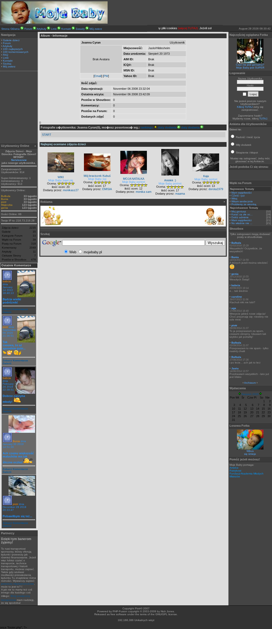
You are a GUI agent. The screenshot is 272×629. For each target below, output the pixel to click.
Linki (54, 28)
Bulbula (5, 196)
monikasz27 (71, 190)
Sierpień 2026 (250, 394)
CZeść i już (238, 195)
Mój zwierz (96, 28)
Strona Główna (10, 28)
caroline (236, 296)
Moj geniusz (238, 211)
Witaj (234, 198)
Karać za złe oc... (242, 214)
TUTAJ (263, 118)
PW (106, 76)
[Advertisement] (19, 108)
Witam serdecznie (242, 201)
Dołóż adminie (240, 217)
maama (180, 193)
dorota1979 (216, 189)
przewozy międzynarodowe (17, 583)
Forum (28, 28)
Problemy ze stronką (243, 204)
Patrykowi (235, 470)
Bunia (4, 199)
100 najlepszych (13, 49)
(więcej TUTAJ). (185, 28)
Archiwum (250, 382)
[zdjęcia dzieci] (54, 22)
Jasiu (235, 368)
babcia (7, 281)
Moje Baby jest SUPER (250, 67)
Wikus (250, 451)
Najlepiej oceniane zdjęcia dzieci (63, 144)
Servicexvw (19, 160)
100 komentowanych (15, 51)
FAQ (5, 54)
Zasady (80, 28)
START (46, 134)
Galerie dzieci (11, 40)
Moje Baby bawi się (60, 180)
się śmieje (250, 453)
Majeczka (6, 204)
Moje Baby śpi (97, 179)
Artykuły (41, 28)
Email (97, 76)
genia (4, 207)
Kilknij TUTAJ (245, 106)
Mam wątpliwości (241, 192)
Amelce (234, 467)
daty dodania (167, 127)
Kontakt (66, 28)
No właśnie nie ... (241, 223)
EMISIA (107, 189)
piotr (3, 201)
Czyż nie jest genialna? (250, 64)
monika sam (143, 191)
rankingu (147, 127)
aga (233, 308)
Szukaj (7, 63)
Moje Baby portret (133, 181)
